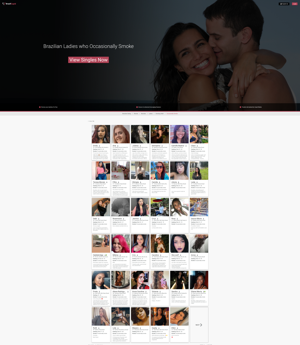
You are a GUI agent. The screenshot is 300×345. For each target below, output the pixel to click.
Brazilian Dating (126, 113)
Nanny (192, 298)
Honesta (95, 335)
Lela (114, 328)
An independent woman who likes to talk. (159, 192)
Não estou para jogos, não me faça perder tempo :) (140, 298)
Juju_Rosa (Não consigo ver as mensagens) (140, 153)
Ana (114, 146)
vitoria (174, 182)
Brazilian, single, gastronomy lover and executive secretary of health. (199, 302)
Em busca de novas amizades (159, 189)
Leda (193, 182)
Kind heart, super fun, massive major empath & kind (101, 262)
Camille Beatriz (177, 146)
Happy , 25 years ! (156, 300)
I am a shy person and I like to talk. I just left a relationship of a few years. (100, 229)
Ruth (95, 328)
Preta (95, 291)
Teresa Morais (99, 182)
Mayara (135, 328)
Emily (95, 146)
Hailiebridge (98, 255)
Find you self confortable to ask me (199, 228)
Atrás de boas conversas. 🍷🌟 (159, 335)
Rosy (173, 219)
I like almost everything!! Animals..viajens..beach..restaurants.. (140, 192)
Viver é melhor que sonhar (119, 335)
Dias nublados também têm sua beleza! (121, 226)
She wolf (175, 255)
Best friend (95, 337)
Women (136, 113)
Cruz (154, 219)
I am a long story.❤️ (98, 298)
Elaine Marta (196, 291)
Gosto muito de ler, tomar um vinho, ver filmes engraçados (178, 301)
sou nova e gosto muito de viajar (178, 192)
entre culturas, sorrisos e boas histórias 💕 (179, 153)
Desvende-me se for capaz (138, 262)
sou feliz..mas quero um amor (178, 262)
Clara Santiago (194, 153)
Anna (193, 255)
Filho (115, 182)
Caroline (155, 255)
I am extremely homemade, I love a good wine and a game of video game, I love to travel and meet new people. (120, 266)
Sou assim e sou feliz (118, 189)
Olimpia (135, 182)
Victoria (155, 291)
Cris (134, 255)
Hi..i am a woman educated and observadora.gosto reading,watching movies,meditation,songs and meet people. (179, 266)
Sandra (174, 291)
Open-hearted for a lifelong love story (121, 153)
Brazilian (143, 113)
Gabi (95, 219)
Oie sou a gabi (96, 226)
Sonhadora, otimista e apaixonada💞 (160, 153)
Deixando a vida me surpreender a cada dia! (121, 298)
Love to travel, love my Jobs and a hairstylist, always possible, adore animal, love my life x (101, 265)
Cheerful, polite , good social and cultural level (139, 265)
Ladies (151, 113)
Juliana (135, 146)
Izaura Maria (196, 219)
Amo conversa (175, 335)
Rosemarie (117, 219)
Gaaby (154, 328)
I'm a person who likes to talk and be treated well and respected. (159, 338)
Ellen (173, 328)
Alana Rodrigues (119, 291)
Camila (155, 182)
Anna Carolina (138, 291)
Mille (114, 262)
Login (294, 4)
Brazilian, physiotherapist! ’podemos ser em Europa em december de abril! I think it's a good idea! (198, 191)
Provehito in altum (195, 226)
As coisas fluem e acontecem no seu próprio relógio (140, 189)
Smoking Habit (160, 113)
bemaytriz (156, 146)
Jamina (135, 219)
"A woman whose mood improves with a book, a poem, (101, 153)
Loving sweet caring (157, 227)
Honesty (154, 226)
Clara (193, 146)
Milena (115, 255)
